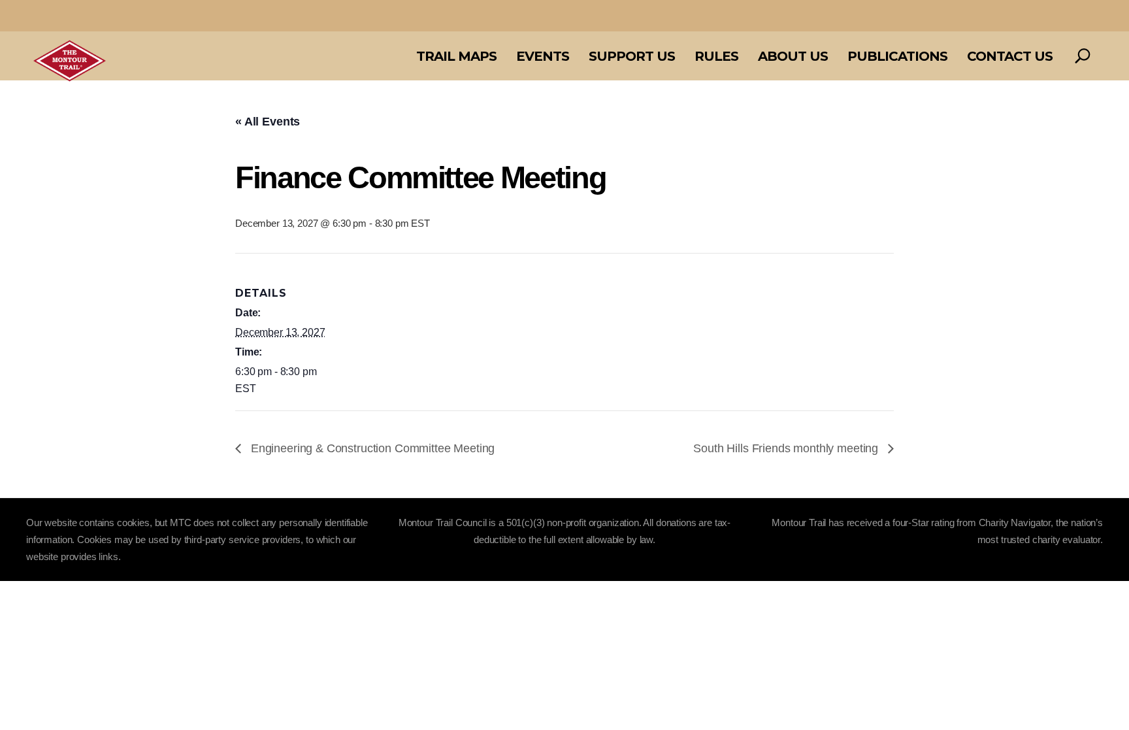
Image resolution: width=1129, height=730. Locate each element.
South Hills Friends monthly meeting (787, 448)
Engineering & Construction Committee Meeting (371, 448)
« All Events (267, 121)
